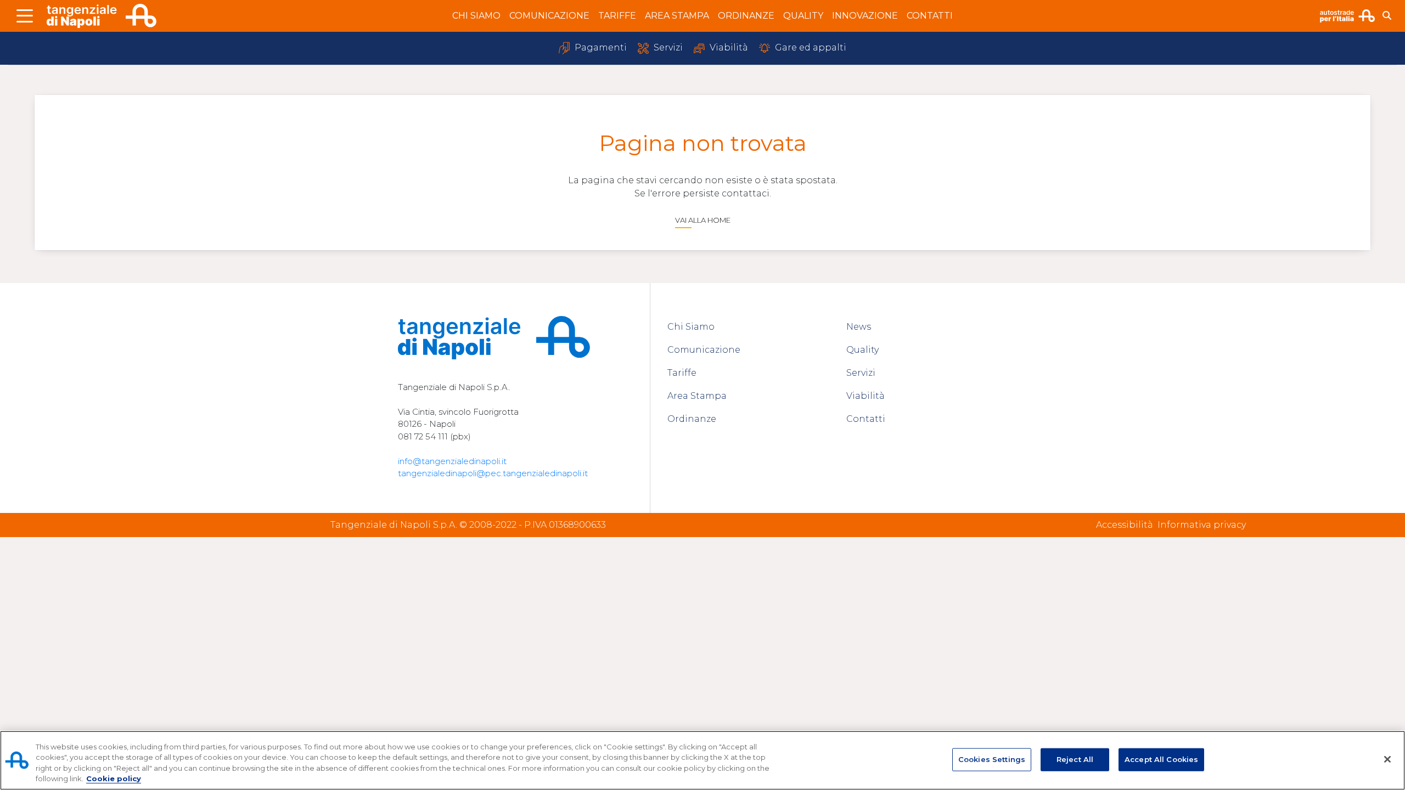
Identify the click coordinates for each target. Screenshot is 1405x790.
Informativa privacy (1201, 525)
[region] (702, 760)
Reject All (1074, 759)
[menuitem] (476, 16)
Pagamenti (599, 47)
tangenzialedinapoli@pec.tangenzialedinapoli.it (493, 473)
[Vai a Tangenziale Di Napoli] (101, 16)
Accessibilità (1124, 525)
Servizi (667, 47)
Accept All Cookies (1161, 759)
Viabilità (727, 47)
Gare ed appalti (809, 47)
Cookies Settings (991, 759)
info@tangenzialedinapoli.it (452, 461)
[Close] (1387, 759)
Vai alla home (702, 220)
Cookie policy (113, 778)
